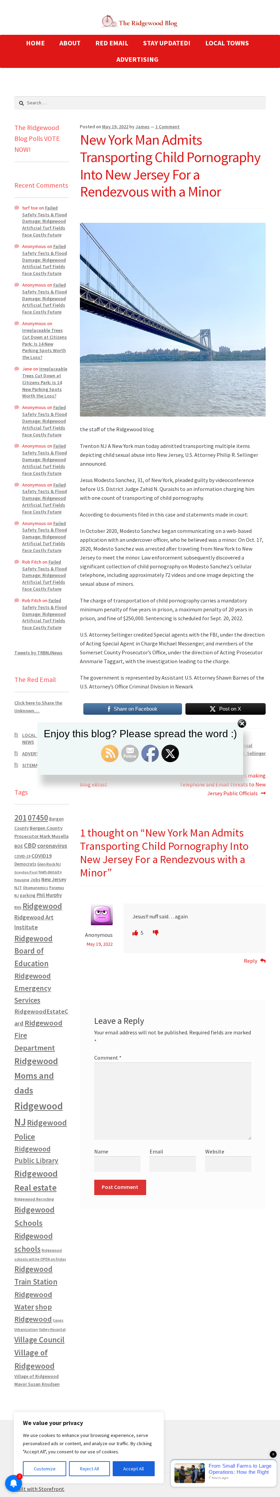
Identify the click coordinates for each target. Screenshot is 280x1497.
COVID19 (41, 855)
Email (156, 1151)
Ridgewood (42, 906)
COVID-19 (22, 856)
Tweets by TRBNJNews (38, 653)
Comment (108, 1057)
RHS (18, 907)
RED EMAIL (111, 43)
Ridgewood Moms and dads (36, 1075)
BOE (18, 846)
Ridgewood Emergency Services (32, 988)
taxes (58, 1320)
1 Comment (167, 126)
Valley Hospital (52, 1329)
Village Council (39, 1340)
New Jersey (53, 879)
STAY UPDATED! (167, 43)
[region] (89, 1447)
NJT (18, 887)
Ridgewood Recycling (34, 1199)
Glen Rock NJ (49, 864)
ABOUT (70, 43)
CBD (30, 845)
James (143, 126)
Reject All (89, 1469)
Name (101, 1151)
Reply (250, 960)
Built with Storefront (39, 1488)
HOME (35, 43)
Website (214, 1151)
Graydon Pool (26, 872)
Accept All (133, 1469)
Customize (45, 1469)
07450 (38, 818)
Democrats (25, 864)
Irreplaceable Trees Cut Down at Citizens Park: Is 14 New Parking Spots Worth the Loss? (44, 343)
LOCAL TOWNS (227, 43)
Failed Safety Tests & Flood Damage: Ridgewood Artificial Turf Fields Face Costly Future (44, 221)
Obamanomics (35, 887)
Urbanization (26, 1329)
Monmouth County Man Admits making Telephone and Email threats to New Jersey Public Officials (220, 784)
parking (28, 895)
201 (20, 818)
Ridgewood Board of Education (33, 951)
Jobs (35, 880)
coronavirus (52, 845)
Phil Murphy (49, 895)
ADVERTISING (137, 59)
